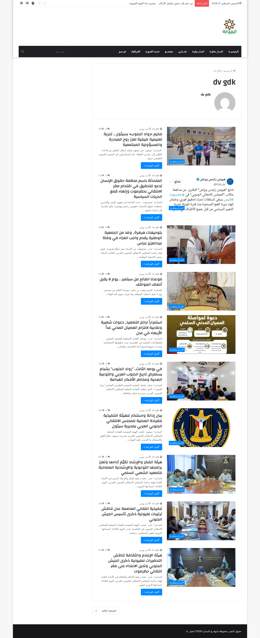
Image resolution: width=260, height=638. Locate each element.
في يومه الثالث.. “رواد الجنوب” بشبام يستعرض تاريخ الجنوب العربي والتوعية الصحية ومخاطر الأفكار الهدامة (130, 374)
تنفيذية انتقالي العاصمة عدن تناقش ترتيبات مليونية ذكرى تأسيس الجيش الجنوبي (131, 514)
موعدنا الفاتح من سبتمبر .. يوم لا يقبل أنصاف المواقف (131, 282)
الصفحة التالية (109, 610)
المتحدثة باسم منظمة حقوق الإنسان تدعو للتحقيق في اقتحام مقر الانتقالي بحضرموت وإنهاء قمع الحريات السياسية (131, 188)
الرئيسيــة (233, 51)
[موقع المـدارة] (229, 26)
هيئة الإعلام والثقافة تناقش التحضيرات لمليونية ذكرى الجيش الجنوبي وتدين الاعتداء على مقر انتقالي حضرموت (135, 563)
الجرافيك (135, 51)
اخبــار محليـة (216, 51)
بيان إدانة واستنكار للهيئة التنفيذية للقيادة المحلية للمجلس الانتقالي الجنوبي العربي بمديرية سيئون (132, 421)
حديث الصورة (153, 51)
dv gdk (206, 94)
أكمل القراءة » (151, 165)
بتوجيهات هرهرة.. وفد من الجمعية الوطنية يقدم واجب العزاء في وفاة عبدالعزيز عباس (132, 238)
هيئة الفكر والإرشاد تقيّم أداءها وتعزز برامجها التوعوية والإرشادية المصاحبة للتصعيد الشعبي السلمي (130, 467)
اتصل (192, 631)
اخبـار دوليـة (198, 51)
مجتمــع (169, 51)
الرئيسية (228, 70)
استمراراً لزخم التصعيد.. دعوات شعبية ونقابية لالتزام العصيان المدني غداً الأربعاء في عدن (131, 327)
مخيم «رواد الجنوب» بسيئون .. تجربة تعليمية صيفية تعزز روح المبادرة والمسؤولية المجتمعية (133, 139)
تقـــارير (182, 51)
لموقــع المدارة (210, 631)
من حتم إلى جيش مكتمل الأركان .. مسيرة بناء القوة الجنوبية (161, 3)
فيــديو (122, 51)
